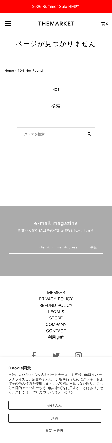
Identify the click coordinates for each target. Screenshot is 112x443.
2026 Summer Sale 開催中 (56, 6)
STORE (56, 317)
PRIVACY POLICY (56, 298)
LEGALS (56, 311)
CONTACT (56, 330)
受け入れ (54, 405)
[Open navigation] (10, 23)
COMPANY (56, 324)
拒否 (54, 418)
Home (9, 71)
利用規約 (56, 337)
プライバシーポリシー (60, 392)
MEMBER (56, 292)
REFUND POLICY (56, 305)
